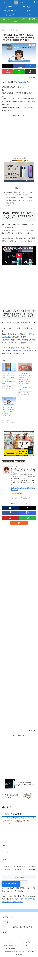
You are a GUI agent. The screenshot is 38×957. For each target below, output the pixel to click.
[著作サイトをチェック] (12, 498)
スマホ (10, 942)
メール (5, 852)
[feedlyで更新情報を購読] (26, 498)
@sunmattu (21, 82)
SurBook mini (16, 351)
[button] (30, 71)
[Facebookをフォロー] (18, 498)
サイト (4, 859)
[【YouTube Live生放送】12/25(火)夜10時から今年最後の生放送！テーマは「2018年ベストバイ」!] (9, 401)
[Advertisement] (19, 135)
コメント (6, 824)
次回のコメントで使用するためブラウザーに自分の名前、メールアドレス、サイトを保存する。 (19, 869)
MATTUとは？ (8, 917)
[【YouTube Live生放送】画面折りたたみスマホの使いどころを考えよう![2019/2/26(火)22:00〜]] (9, 367)
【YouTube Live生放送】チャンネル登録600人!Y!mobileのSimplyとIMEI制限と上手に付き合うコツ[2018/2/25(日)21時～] (25, 381)
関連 (9, 206)
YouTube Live (21, 461)
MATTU (14, 466)
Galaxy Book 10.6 (28, 351)
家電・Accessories (10, 945)
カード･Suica (10, 948)
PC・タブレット (27, 942)
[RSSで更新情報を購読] (29, 498)
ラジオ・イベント (9, 461)
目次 (16, 188)
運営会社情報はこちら (18, 494)
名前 (4, 845)
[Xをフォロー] (15, 498)
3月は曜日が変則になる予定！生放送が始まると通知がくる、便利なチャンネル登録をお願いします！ (20, 200)
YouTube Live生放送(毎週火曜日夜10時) (17, 927)
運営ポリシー (8, 922)
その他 (28, 948)
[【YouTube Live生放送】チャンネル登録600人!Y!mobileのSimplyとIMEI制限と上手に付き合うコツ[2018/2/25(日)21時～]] (25, 367)
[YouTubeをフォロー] (24, 498)
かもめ (5, 932)
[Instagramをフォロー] (21, 498)
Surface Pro (6, 351)
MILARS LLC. (23, 951)
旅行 (27, 945)
